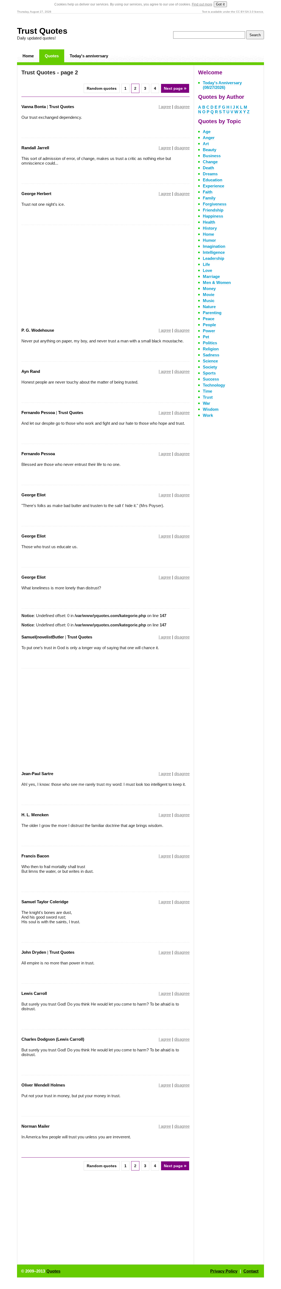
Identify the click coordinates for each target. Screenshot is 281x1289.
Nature (209, 306)
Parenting (212, 312)
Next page (175, 88)
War (206, 403)
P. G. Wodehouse (37, 330)
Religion (211, 349)
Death (208, 167)
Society (210, 367)
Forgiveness (214, 204)
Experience (213, 186)
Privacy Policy (223, 1271)
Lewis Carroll (34, 993)
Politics (210, 342)
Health (209, 222)
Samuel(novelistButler (43, 637)
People (209, 324)
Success (211, 379)
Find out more (202, 4)
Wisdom (210, 409)
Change (210, 161)
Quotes (52, 56)
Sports (209, 373)
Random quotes (102, 88)
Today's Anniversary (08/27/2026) (222, 85)
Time (207, 391)
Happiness (213, 216)
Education (212, 180)
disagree (182, 106)
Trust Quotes (42, 30)
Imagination (214, 246)
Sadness (211, 355)
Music (208, 300)
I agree (165, 106)
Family (209, 198)
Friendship (213, 210)
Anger (209, 137)
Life (206, 264)
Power (209, 330)
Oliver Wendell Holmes (43, 1085)
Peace (208, 318)
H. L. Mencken (35, 814)
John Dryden (33, 952)
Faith (207, 192)
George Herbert (36, 193)
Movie (208, 294)
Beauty (209, 149)
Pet (206, 336)
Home (28, 56)
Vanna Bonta (33, 106)
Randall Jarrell (35, 147)
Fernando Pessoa (38, 412)
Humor (209, 240)
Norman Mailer (35, 1126)
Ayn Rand (30, 371)
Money (209, 288)
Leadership (213, 258)
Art (206, 143)
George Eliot (33, 494)
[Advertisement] (67, 272)
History (210, 228)
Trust (208, 397)
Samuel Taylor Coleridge (44, 901)
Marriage (211, 276)
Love (207, 270)
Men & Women (217, 282)
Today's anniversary (89, 56)
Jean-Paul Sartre (37, 773)
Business (212, 155)
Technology (214, 385)
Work (208, 415)
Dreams (210, 173)
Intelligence (214, 252)
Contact (250, 1271)
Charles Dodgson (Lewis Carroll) (52, 1039)
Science (210, 361)
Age (206, 131)
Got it (220, 4)
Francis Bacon (35, 856)
